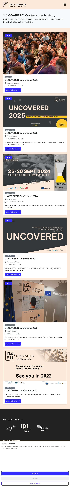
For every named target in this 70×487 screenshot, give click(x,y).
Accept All (35, 473)
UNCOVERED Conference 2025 (21, 133)
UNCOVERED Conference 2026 (21, 80)
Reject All (35, 478)
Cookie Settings (35, 483)
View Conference (12, 90)
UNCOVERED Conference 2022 (21, 328)
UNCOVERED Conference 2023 (21, 258)
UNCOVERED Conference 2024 (21, 196)
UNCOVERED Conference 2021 (21, 390)
